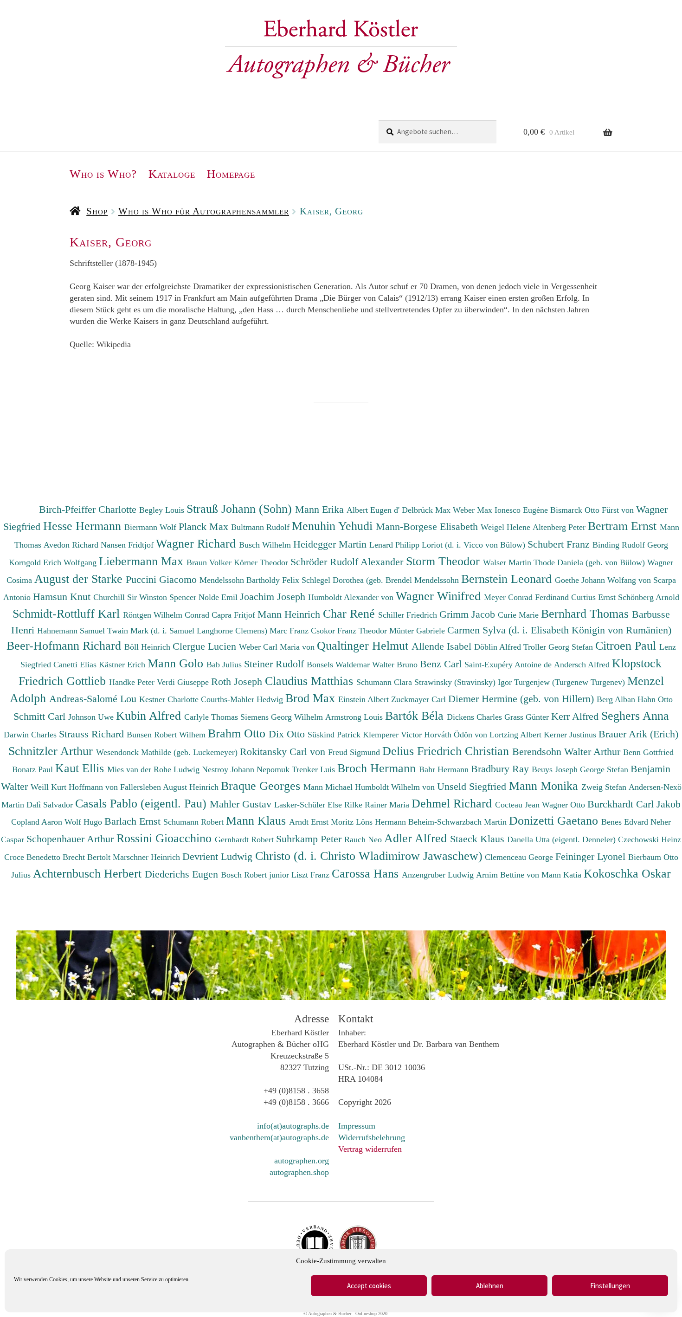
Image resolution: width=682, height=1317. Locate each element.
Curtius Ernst (594, 597)
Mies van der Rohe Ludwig (154, 769)
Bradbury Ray (501, 769)
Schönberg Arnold (648, 597)
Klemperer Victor (393, 734)
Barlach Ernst (133, 821)
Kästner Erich (123, 664)
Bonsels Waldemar (339, 664)
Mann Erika (321, 509)
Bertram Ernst (624, 526)
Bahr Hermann (445, 769)
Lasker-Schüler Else (309, 804)
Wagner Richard (197, 543)
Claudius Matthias (310, 681)
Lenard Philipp (395, 544)
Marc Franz (290, 630)
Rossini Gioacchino (165, 838)
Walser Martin (508, 562)
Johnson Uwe (92, 717)
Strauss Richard (93, 734)
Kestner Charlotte (170, 699)
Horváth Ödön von (456, 734)
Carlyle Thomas (212, 717)
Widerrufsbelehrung (371, 1137)
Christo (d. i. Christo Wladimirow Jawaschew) (369, 856)
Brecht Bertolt (88, 857)
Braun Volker (210, 562)
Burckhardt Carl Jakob (634, 804)
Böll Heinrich (148, 647)
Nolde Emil (219, 597)
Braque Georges (262, 786)
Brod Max (311, 698)
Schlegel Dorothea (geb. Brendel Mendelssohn (380, 580)
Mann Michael (329, 787)
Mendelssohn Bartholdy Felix (250, 580)
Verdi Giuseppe (184, 682)
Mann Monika (545, 786)
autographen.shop (299, 1172)
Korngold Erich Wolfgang (54, 562)
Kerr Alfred (576, 716)
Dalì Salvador (50, 804)
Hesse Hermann (83, 526)
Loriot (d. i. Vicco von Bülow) (475, 544)
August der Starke (80, 579)
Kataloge (171, 174)
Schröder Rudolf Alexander (348, 562)
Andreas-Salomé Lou (94, 698)
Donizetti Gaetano (555, 820)
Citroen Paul (627, 645)
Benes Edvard (625, 821)
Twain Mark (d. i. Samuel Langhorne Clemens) (187, 630)
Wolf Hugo (84, 821)
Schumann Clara (385, 682)
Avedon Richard (72, 544)
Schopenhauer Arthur (71, 839)
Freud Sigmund (355, 752)
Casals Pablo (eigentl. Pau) (142, 803)
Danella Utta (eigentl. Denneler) (562, 839)
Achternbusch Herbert (89, 873)
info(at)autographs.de (293, 1125)
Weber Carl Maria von (278, 647)
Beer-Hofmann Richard (65, 645)
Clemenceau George (520, 857)
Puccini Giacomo (162, 579)
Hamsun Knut (63, 596)
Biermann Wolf (151, 527)
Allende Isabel (443, 646)
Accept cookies (369, 1285)
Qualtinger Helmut (364, 645)
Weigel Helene (507, 527)
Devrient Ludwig (218, 856)
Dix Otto (288, 734)
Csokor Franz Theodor (350, 630)
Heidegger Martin (331, 544)
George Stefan (605, 769)
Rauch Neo (364, 839)
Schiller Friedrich (408, 615)
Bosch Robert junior (256, 874)
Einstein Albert (364, 699)
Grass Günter (527, 717)
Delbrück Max (427, 510)
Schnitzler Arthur (52, 751)
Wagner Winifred (440, 596)
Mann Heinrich (290, 614)
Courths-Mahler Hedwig (243, 699)
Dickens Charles (475, 717)
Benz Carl (442, 664)
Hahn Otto (655, 699)
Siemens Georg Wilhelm (282, 717)
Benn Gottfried (648, 752)
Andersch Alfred (583, 664)
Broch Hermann (378, 768)
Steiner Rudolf (275, 664)
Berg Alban (617, 699)
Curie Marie (519, 615)
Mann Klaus (257, 820)
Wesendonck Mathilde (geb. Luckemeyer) (168, 752)
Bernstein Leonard (508, 579)
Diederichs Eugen (183, 874)
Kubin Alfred (150, 716)
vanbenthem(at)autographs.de (279, 1137)
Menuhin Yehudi (334, 526)
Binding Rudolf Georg (630, 544)
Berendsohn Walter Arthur (567, 751)
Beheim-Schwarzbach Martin (458, 821)
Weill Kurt (50, 787)
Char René (350, 613)
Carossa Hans (367, 873)
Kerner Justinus (571, 734)
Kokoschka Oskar (627, 873)
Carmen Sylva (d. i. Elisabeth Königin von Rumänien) (559, 630)
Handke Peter (133, 682)
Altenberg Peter (560, 527)
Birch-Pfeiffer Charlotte (89, 509)
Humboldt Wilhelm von (396, 787)
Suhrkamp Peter (310, 839)
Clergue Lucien (206, 646)
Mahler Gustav (242, 804)
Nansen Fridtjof (128, 544)
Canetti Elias (76, 664)
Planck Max (205, 526)
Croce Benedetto (33, 857)
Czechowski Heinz (649, 839)
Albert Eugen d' (374, 510)
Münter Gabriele (418, 630)
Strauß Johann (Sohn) (241, 509)
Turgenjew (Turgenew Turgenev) (570, 682)
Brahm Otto (238, 733)
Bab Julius (225, 664)
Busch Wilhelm (266, 544)
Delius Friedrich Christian (447, 751)
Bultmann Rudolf (261, 527)
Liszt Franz (311, 874)
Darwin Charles (31, 734)
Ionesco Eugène (522, 510)
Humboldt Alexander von (352, 597)
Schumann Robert (194, 821)
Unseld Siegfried (473, 786)
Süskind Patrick (335, 734)
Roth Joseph (238, 681)
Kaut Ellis (81, 768)
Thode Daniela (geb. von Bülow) (590, 562)
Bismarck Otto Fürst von (593, 510)
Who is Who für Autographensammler (203, 211)
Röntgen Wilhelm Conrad (167, 615)
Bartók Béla (416, 716)
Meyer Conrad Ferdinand (527, 597)
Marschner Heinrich (147, 857)
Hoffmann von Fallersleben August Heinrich (144, 787)
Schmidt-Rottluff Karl (68, 613)
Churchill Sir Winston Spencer (146, 597)
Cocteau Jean (518, 804)
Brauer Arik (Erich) (638, 734)
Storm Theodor (444, 561)
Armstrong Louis (355, 717)
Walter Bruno (396, 664)
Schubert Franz (560, 544)
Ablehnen (489, 1285)
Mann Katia (562, 874)
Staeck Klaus (478, 839)
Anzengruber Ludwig (439, 874)
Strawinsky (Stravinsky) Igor (464, 682)
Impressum (356, 1125)
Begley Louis (163, 510)
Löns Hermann (382, 821)
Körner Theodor (262, 562)
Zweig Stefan (605, 787)
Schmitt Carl (40, 716)
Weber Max (474, 510)
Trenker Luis (314, 769)
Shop (97, 211)
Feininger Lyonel (591, 856)
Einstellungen (610, 1285)
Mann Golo (177, 663)
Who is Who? (103, 174)
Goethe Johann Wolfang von (604, 580)
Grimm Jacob (468, 614)
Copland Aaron (37, 821)
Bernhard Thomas (586, 613)
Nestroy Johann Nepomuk (247, 769)
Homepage (231, 174)
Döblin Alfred (498, 647)
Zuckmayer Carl (419, 699)
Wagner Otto (564, 804)
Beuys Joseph (556, 769)
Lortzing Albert (516, 734)
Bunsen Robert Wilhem (167, 734)
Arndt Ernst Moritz (322, 821)
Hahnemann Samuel (72, 630)
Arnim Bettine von (508, 874)
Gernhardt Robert (245, 839)
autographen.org (301, 1160)
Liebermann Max (143, 561)
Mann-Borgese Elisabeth (428, 526)
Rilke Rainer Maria (378, 804)
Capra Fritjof (234, 615)
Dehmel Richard (453, 803)
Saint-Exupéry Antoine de (509, 664)
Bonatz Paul (33, 769)
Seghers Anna (635, 716)
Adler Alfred (417, 838)
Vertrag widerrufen (370, 1149)
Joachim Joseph (274, 596)
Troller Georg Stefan (559, 647)
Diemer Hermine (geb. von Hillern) (522, 698)
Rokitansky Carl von (284, 751)
